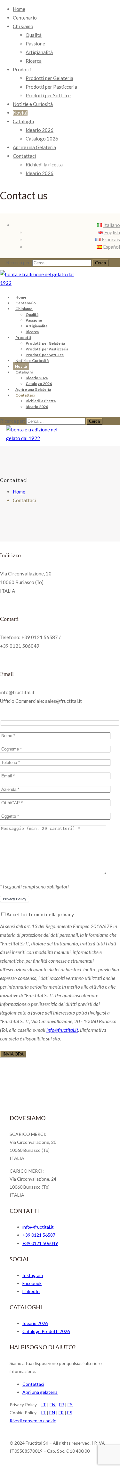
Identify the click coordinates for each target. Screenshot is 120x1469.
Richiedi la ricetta (44, 164)
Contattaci (24, 156)
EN (53, 1404)
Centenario (25, 17)
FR (61, 1404)
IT (43, 1404)
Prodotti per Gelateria (49, 78)
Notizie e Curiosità (33, 104)
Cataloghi (23, 121)
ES (70, 1404)
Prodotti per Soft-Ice (48, 95)
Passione (35, 43)
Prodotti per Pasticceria (51, 87)
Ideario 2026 (39, 130)
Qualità (34, 35)
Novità (20, 113)
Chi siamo (23, 26)
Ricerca (34, 61)
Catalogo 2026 (42, 138)
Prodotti (22, 69)
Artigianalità (39, 52)
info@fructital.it (62, 1030)
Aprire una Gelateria (34, 147)
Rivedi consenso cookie (33, 1420)
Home (19, 9)
